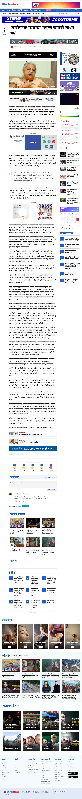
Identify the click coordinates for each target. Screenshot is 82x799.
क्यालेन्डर (64, 208)
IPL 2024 (30, 767)
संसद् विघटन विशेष (58, 766)
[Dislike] (23, 501)
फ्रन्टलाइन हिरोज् (44, 779)
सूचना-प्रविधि (17, 772)
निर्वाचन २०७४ (57, 768)
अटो (16, 770)
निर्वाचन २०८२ (57, 774)
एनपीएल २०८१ (31, 762)
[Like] (19, 501)
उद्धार (6, 13)
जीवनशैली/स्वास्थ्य (5, 772)
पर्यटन (16, 764)
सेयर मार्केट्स (56, 10)
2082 (44, 768)
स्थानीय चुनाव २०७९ (58, 770)
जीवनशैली (19, 10)
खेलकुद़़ (3, 770)
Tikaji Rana (17, 494)
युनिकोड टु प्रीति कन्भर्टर (45, 784)
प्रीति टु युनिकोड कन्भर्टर (45, 782)
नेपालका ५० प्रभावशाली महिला (46, 762)
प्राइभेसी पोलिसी (71, 768)
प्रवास (3, 774)
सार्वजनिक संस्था (12, 454)
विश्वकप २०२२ (57, 778)
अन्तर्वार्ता (4, 768)
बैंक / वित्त (17, 768)
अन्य (40, 10)
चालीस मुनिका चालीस (45, 770)
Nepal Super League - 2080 (33, 773)
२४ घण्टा (15, 655)
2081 (44, 766)
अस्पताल (23, 13)
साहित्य (3, 766)
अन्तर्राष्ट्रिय (4, 776)
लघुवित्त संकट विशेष (58, 764)
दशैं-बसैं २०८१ (57, 780)
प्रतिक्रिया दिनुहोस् (51, 490)
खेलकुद (35, 10)
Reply (16, 501)
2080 (44, 765)
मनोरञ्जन (26, 10)
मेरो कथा (43, 777)
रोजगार (16, 766)
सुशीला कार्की (20, 454)
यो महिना (26, 655)
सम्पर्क (69, 770)
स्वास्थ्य (64, 10)
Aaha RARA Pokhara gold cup (33, 770)
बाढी (36, 13)
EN (69, 10)
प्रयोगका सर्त (70, 764)
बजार (16, 762)
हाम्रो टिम (69, 762)
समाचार (8, 10)
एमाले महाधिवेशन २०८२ (59, 776)
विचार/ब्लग (4, 764)
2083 (44, 775)
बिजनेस (14, 10)
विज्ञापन (69, 766)
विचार (31, 10)
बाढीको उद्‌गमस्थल (14, 13)
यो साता (20, 655)
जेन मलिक (42, 13)
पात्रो (49, 10)
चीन (30, 13)
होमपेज (3, 10)
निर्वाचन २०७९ (57, 772)
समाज (3, 762)
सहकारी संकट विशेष (58, 762)
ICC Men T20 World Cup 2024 (33, 764)
